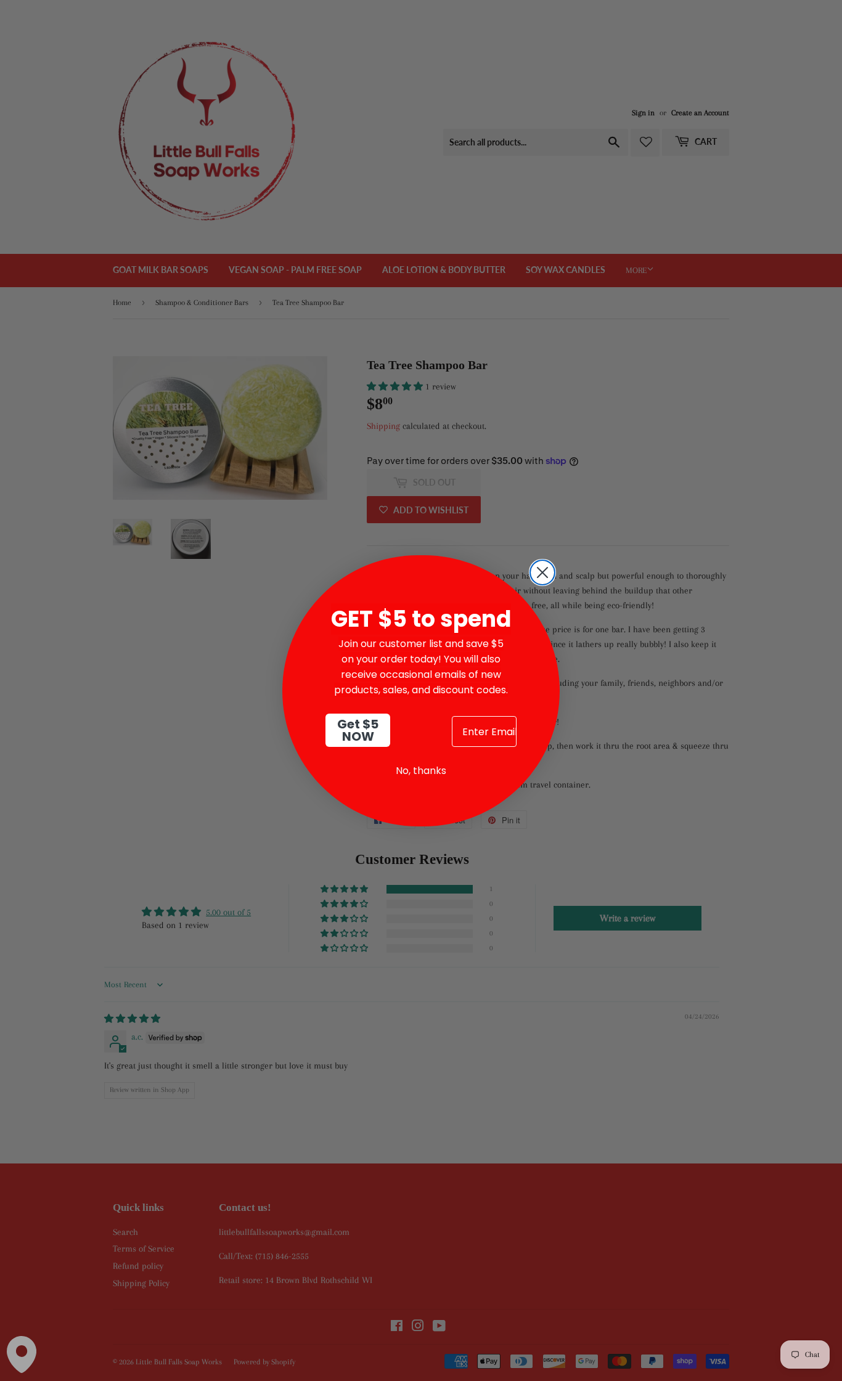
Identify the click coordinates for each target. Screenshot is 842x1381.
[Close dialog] (542, 572)
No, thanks (421, 771)
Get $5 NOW (357, 730)
